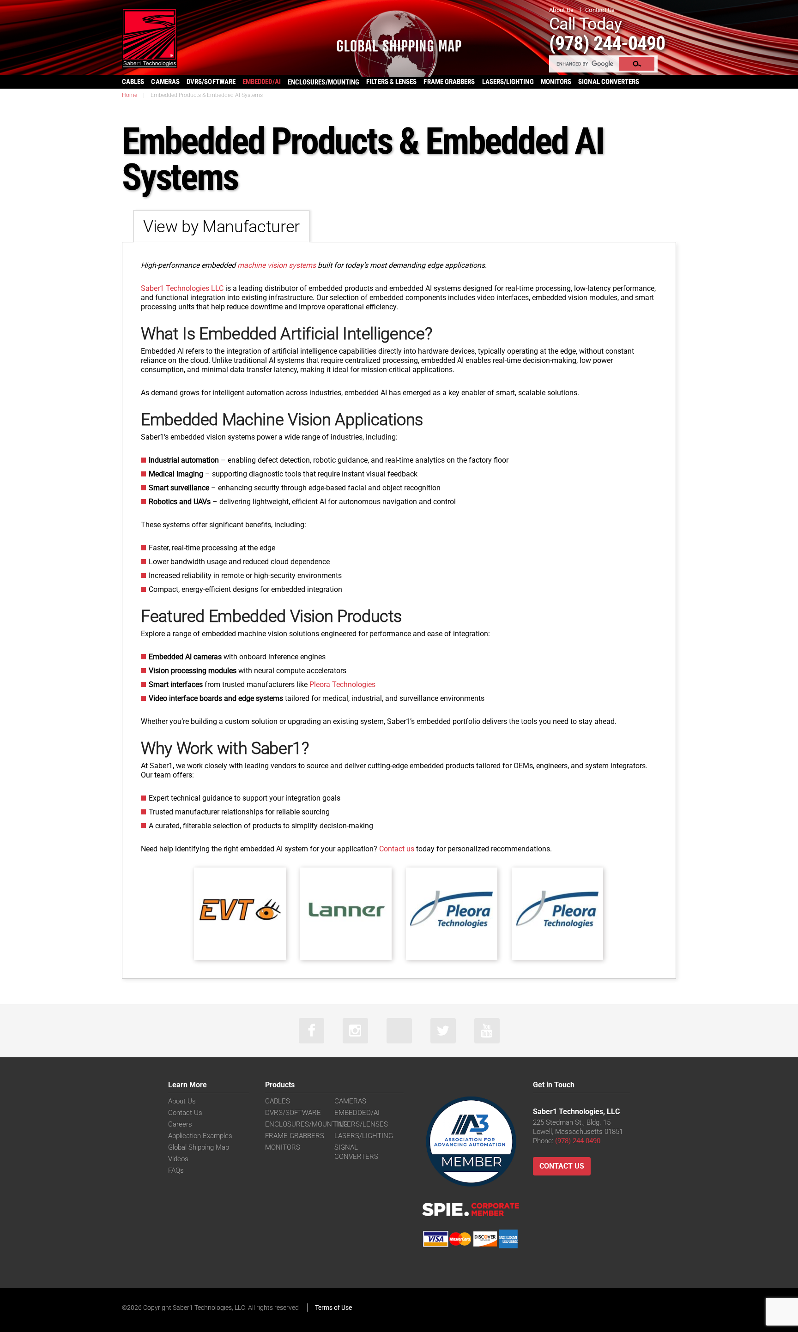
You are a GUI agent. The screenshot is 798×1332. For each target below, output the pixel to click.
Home (129, 95)
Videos (178, 1159)
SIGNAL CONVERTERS (608, 82)
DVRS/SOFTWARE (211, 82)
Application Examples (200, 1136)
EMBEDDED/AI (261, 82)
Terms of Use (333, 1307)
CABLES (133, 82)
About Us (561, 9)
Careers (180, 1124)
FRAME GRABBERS (449, 82)
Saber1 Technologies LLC (182, 288)
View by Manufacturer (221, 226)
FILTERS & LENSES (391, 82)
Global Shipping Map (198, 1147)
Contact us (396, 848)
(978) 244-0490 (607, 43)
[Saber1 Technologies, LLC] (149, 37)
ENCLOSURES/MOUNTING (306, 1124)
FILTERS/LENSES (361, 1124)
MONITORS (556, 82)
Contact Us (600, 9)
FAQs (176, 1170)
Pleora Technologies (341, 684)
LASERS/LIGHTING (508, 82)
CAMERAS (165, 82)
